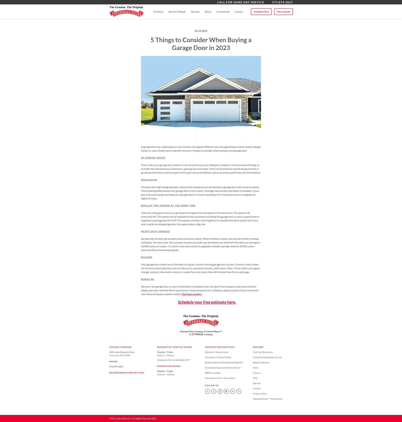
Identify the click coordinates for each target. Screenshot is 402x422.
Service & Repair (177, 11)
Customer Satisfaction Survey (267, 357)
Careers (239, 11)
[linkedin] (232, 391)
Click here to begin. (191, 294)
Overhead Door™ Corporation (267, 398)
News (255, 367)
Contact (257, 388)
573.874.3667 (282, 2)
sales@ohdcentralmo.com (126, 372)
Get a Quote (283, 11)
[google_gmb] (220, 391)
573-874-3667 (116, 366)
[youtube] (226, 391)
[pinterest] (238, 391)
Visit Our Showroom (263, 352)
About (208, 11)
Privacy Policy (260, 393)
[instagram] (213, 391)
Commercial (223, 11)
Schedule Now (261, 11)
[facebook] (207, 391)
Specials (195, 11)
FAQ (255, 378)
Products (158, 11)
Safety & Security (261, 362)
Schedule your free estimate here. (207, 302)
